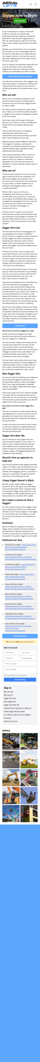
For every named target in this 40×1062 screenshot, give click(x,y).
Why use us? (8, 695)
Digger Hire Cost (10, 698)
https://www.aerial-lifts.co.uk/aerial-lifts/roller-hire (19, 576)
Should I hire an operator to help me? (17, 708)
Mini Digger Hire (10, 701)
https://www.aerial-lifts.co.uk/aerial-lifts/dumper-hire (20, 547)
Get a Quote (20, 21)
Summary (7, 718)
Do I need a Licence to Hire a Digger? (17, 715)
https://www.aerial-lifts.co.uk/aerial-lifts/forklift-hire (20, 566)
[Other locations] (31, 4)
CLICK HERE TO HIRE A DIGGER (20, 76)
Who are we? (8, 692)
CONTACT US (20, 326)
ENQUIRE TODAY (20, 636)
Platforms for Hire (10, 721)
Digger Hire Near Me (11, 705)
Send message (20, 680)
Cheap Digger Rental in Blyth (14, 711)
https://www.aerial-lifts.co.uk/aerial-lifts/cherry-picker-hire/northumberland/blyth (18, 628)
